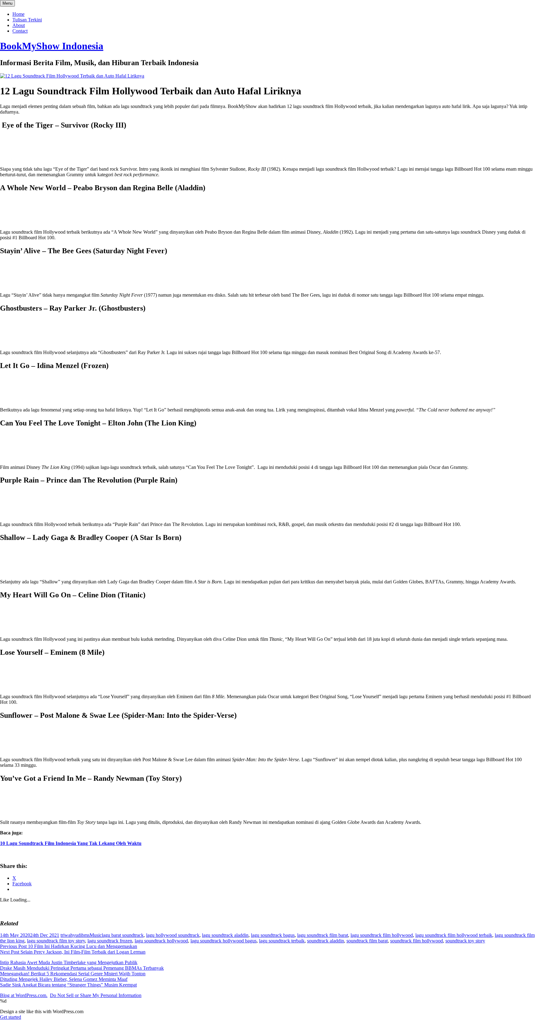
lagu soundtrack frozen (109, 940)
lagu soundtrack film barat (322, 935)
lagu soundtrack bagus (273, 935)
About (18, 25)
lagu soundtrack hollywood (161, 940)
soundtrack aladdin (325, 940)
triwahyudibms (75, 935)
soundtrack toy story (465, 940)
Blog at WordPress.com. (23, 995)
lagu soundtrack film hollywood (382, 935)
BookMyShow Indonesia (51, 46)
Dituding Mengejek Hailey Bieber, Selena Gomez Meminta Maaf (63, 979)
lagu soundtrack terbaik (282, 940)
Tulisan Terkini (27, 19)
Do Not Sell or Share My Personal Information (95, 995)
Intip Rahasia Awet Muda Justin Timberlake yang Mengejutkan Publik (68, 962)
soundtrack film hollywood (416, 940)
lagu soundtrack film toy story (56, 940)
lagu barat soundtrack (123, 935)
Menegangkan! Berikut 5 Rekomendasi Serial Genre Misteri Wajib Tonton (72, 973)
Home (18, 14)
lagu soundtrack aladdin (225, 935)
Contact (20, 31)
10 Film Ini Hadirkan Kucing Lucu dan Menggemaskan (68, 946)
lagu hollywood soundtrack (172, 935)
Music (96, 935)
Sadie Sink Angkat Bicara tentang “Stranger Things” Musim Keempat (68, 984)
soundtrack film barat (367, 940)
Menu (7, 3)
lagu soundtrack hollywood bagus (223, 940)
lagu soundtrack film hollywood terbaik (453, 935)
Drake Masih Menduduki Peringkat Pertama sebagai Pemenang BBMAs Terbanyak (82, 968)
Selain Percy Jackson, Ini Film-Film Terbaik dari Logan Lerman (72, 952)
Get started (10, 1017)
